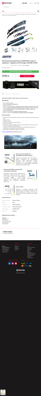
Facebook (22, 3)
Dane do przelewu (30, 255)
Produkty (6, 14)
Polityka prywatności (31, 253)
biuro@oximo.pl (5, 223)
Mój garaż (16, 247)
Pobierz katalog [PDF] (6, 131)
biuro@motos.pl (5, 251)
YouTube (25, 3)
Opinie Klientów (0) (16, 93)
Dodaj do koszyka (27, 76)
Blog (28, 250)
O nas (28, 246)
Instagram (23, 3)
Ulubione (16, 249)
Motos (3, 14)
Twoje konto (35, 3)
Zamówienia (17, 248)
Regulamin (29, 251)
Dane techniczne (8, 93)
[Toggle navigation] (38, 11)
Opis (3, 93)
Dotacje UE (29, 256)
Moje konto (17, 246)
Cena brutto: (4, 74)
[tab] (3, 93)
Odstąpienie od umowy (31, 254)
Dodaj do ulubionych (11, 67)
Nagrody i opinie (30, 257)
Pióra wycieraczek (12, 14)
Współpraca (29, 249)
